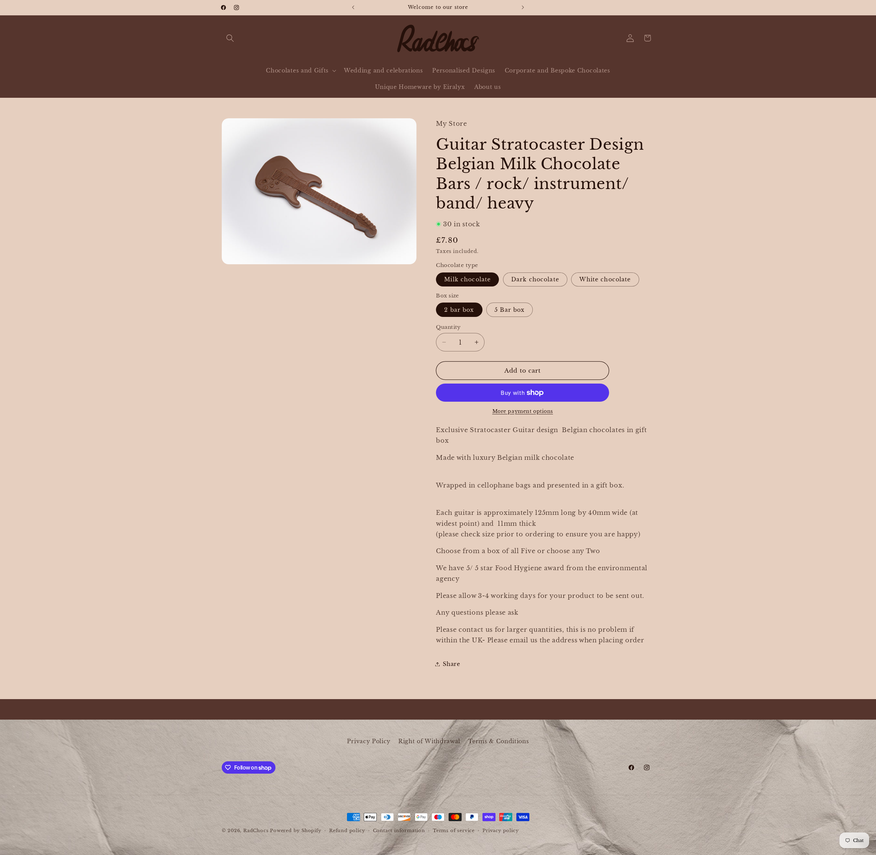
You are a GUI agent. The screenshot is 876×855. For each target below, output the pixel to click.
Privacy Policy (368, 741)
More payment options (522, 411)
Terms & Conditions (498, 741)
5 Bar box (509, 309)
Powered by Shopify (295, 830)
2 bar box (459, 309)
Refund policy (347, 830)
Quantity (448, 327)
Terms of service (454, 830)
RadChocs (255, 830)
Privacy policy (500, 830)
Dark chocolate (535, 279)
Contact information (399, 830)
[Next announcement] (522, 7)
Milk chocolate (467, 279)
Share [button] (451, 663)
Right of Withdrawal (429, 741)
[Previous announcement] (353, 7)
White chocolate (605, 279)
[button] (230, 38)
